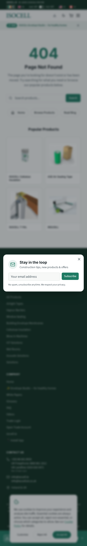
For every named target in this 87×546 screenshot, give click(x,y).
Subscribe (70, 276)
